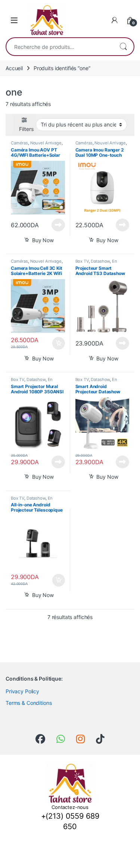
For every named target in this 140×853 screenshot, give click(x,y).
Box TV (82, 261)
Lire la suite (58, 225)
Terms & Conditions (29, 703)
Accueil (14, 68)
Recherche (123, 46)
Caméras (19, 143)
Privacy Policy (22, 691)
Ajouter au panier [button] (56, 343)
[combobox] (59, 46)
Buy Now (43, 240)
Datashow (100, 261)
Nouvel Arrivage (46, 143)
